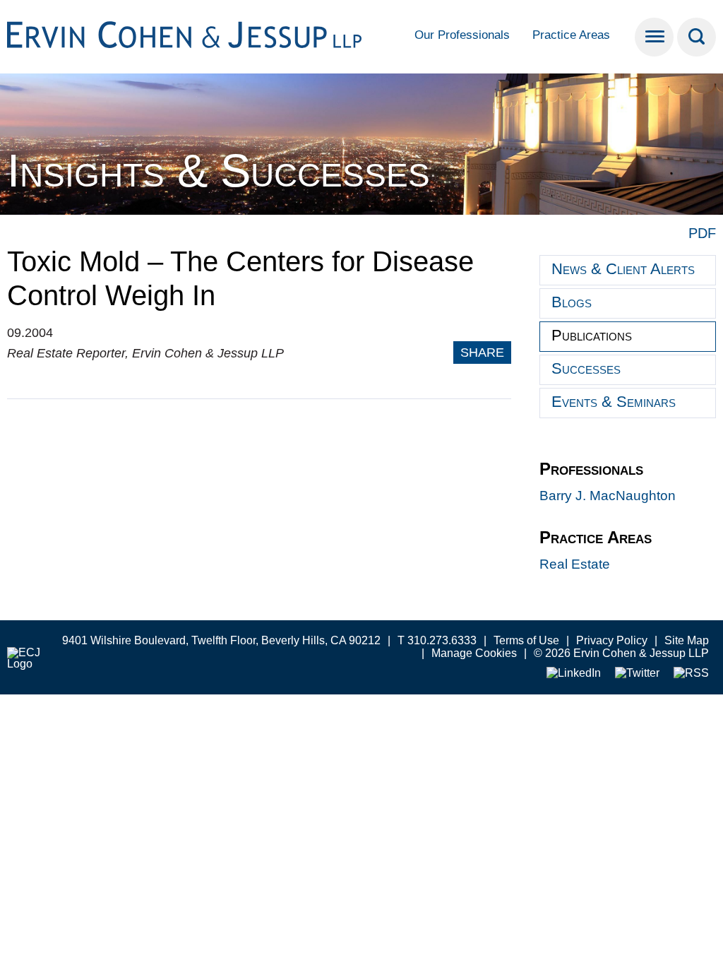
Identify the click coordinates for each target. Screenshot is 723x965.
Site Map (686, 640)
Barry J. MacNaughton (607, 495)
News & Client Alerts (623, 269)
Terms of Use (526, 640)
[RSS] (691, 673)
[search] (696, 37)
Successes (586, 368)
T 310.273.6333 (437, 640)
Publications (591, 335)
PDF (702, 233)
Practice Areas (571, 35)
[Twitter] (637, 673)
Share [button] (482, 352)
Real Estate (574, 564)
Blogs (571, 302)
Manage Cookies (474, 653)
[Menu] (654, 37)
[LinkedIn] (573, 673)
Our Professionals (462, 35)
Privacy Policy (611, 640)
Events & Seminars (613, 401)
